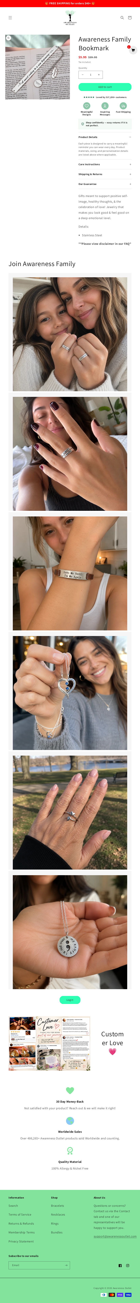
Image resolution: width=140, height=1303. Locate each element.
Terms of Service (20, 1214)
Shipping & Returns (90, 174)
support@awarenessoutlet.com (115, 1236)
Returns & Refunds (21, 1223)
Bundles (56, 1232)
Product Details (88, 137)
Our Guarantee (88, 184)
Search (13, 1206)
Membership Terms (22, 1232)
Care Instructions (89, 164)
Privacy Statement (21, 1241)
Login (70, 999)
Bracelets (57, 1206)
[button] (10, 17)
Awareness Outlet (122, 1288)
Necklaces (58, 1214)
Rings (54, 1223)
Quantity (83, 68)
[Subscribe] (66, 1265)
